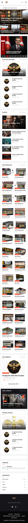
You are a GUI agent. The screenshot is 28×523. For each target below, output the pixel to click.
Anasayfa (10, 514)
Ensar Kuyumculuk (19, 230)
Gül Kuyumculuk (6, 230)
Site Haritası (14, 517)
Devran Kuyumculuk (7, 203)
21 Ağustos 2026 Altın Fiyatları (17, 432)
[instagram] (15, 507)
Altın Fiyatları (14, 479)
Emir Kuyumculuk (19, 349)
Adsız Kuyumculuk (19, 309)
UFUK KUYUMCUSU (6, 309)
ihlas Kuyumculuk (19, 322)
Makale (14, 489)
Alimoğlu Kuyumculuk (20, 269)
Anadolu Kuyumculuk (7, 322)
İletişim (23, 516)
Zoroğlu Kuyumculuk (19, 336)
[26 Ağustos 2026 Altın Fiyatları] (6, 104)
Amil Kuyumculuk (6, 296)
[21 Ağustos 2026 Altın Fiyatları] (6, 434)
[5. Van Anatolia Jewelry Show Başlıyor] (6, 141)
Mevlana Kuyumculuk (7, 336)
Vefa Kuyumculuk (19, 243)
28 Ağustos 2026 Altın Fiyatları (10, 8)
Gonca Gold (17, 256)
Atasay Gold (5, 177)
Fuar (14, 482)
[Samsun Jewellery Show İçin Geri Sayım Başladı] (6, 134)
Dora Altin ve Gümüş (19, 296)
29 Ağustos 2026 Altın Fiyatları (17, 79)
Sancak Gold (5, 256)
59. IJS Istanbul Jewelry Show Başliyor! (17, 147)
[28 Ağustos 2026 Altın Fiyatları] (6, 89)
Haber (14, 484)
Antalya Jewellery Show (17, 154)
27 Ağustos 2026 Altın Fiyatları (17, 95)
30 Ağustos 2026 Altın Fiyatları (13, 376)
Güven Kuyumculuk (6, 190)
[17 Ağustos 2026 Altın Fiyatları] (6, 450)
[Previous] (24, 8)
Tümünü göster (22, 59)
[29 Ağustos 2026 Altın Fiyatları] (6, 81)
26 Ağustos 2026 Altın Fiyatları (17, 102)
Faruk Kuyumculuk (19, 177)
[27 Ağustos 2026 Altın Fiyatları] (6, 96)
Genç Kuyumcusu (19, 203)
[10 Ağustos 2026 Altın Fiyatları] (6, 442)
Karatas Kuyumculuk (7, 243)
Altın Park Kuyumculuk (20, 190)
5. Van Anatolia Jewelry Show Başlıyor (17, 140)
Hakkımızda (17, 514)
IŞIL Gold (17, 283)
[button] (2, 2)
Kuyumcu (14, 487)
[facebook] (12, 507)
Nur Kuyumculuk (6, 216)
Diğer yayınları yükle (13, 384)
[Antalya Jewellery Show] (6, 157)
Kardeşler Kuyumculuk (20, 216)
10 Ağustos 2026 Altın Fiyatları (17, 440)
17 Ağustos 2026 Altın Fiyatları (17, 448)
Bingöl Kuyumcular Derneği (18, 520)
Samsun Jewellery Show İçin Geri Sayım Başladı (19, 132)
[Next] (26, 8)
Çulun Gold (4, 283)
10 (25, 56)
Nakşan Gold (5, 269)
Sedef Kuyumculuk (6, 349)
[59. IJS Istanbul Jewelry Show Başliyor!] (6, 149)
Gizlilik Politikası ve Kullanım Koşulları (11, 516)
